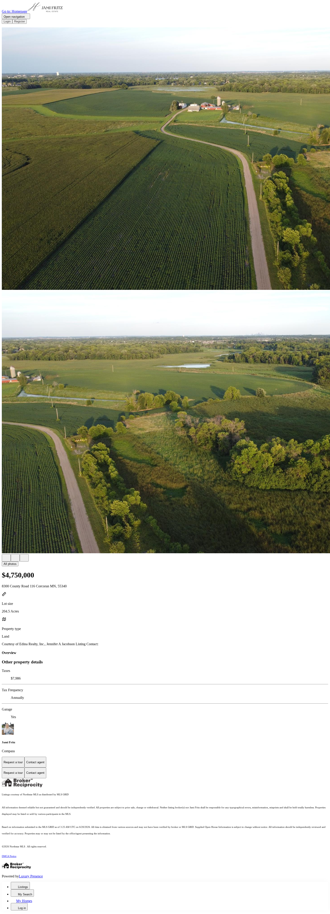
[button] (165, 159)
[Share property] (24, 558)
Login (7, 21)
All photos (10, 564)
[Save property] (15, 558)
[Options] (6, 558)
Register (19, 21)
